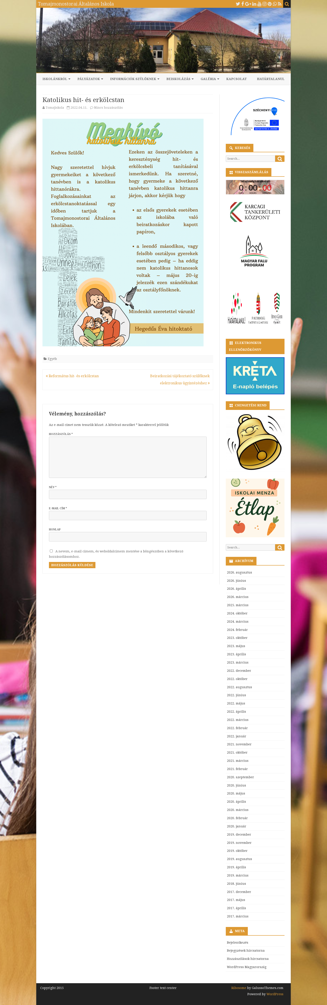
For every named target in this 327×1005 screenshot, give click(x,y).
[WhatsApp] (275, 4)
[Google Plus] (248, 4)
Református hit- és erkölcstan (73, 376)
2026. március (237, 597)
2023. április (236, 654)
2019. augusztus (239, 859)
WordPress (274, 994)
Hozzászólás (61, 434)
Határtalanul (271, 79)
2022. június (236, 695)
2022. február (237, 728)
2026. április (236, 588)
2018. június (236, 883)
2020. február (237, 818)
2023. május (236, 646)
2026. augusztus (239, 572)
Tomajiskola (55, 107)
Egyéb (52, 359)
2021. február (237, 769)
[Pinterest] (270, 4)
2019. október (237, 851)
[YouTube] (259, 4)
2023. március (237, 662)
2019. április (236, 867)
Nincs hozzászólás (108, 107)
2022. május (236, 703)
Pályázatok (88, 79)
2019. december (239, 834)
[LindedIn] (254, 4)
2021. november (239, 744)
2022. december (239, 670)
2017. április (236, 908)
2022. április (236, 711)
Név (53, 487)
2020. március (237, 810)
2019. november (239, 843)
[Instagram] (264, 4)
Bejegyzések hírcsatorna (246, 950)
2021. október (237, 752)
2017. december (239, 892)
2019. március (237, 875)
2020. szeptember (240, 777)
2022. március (237, 720)
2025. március (237, 605)
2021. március (237, 760)
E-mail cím (58, 508)
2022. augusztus (239, 687)
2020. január (236, 826)
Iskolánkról (54, 79)
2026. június (236, 580)
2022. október (237, 679)
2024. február (237, 630)
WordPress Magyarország (246, 967)
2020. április (236, 801)
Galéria (208, 79)
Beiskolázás (178, 79)
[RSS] (280, 4)
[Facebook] (242, 4)
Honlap (55, 529)
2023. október (237, 638)
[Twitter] (238, 4)
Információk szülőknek (133, 79)
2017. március (237, 916)
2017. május (236, 900)
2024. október (237, 613)
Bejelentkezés (237, 942)
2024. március (237, 621)
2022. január (236, 736)
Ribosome (238, 988)
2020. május (236, 793)
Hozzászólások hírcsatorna (248, 959)
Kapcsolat (236, 79)
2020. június (236, 785)
